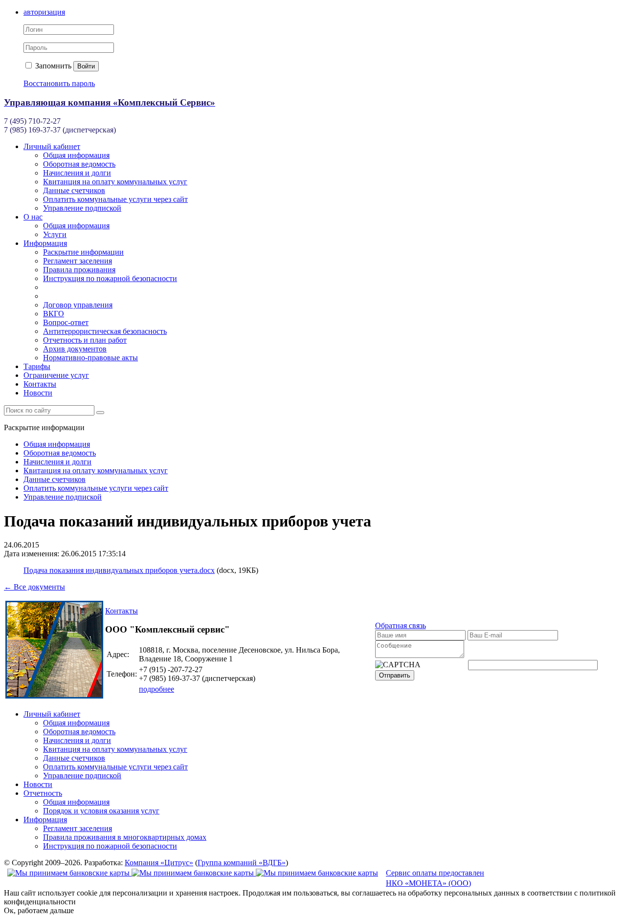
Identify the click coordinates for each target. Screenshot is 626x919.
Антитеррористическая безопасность (105, 331)
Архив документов (75, 349)
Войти (86, 66)
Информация (45, 243)
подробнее (156, 689)
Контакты (39, 384)
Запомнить (52, 66)
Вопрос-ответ (66, 322)
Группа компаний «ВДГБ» (242, 862)
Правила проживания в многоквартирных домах (124, 837)
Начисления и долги (77, 173)
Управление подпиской (82, 208)
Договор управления (77, 305)
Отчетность (42, 793)
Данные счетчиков (74, 190)
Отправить (394, 675)
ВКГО (53, 313)
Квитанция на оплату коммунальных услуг (115, 181)
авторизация (44, 12)
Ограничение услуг (56, 375)
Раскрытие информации (83, 252)
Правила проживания (79, 269)
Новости (37, 393)
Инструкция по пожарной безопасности (110, 278)
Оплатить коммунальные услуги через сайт (115, 199)
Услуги (55, 234)
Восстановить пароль (59, 83)
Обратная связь (400, 625)
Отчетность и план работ (85, 340)
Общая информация (76, 155)
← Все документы (34, 587)
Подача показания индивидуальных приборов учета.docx (119, 570)
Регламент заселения (77, 261)
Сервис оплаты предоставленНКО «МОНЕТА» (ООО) (435, 878)
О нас (33, 217)
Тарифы (36, 366)
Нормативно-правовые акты (90, 357)
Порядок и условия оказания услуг (101, 811)
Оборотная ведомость (79, 164)
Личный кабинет (51, 146)
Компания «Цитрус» (159, 862)
